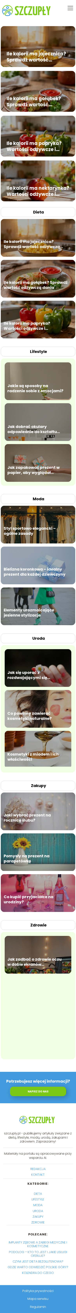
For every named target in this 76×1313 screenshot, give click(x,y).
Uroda (38, 638)
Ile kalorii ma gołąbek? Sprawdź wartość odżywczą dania (34, 101)
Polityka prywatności (38, 1291)
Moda (38, 498)
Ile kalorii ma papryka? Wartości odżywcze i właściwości (34, 146)
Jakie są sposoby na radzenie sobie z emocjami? (35, 388)
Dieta (38, 212)
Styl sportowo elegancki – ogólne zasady (30, 531)
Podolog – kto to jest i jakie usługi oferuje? (38, 1254)
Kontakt (38, 1174)
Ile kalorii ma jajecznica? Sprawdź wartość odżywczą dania (36, 57)
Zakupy (38, 785)
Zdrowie (38, 925)
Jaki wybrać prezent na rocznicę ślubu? (27, 818)
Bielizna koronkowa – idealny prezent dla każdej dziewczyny (34, 572)
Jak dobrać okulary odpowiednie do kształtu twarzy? (32, 429)
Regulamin (38, 1307)
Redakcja (38, 1169)
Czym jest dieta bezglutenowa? (38, 1261)
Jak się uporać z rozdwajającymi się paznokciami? (27, 675)
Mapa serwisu (37, 1299)
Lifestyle (38, 351)
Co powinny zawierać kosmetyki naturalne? (29, 716)
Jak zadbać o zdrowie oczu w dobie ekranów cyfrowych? (34, 962)
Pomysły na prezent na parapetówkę (26, 858)
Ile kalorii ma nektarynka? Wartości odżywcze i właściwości (38, 191)
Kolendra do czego (38, 1273)
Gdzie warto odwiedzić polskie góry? (38, 1267)
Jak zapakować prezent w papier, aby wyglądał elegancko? (33, 470)
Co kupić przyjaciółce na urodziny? (28, 899)
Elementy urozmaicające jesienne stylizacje (29, 612)
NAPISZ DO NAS (38, 1091)
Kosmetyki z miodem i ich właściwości (33, 757)
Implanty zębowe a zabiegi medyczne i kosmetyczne (38, 1244)
